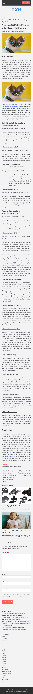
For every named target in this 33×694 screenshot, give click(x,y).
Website (4, 588)
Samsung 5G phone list (13, 106)
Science (4, 663)
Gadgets (4, 464)
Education (5, 638)
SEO (3, 677)
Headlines (5, 651)
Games (4, 657)
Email (4, 581)
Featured (4, 645)
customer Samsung (8, 456)
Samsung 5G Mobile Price (13, 466)
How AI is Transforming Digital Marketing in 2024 (16, 621)
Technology (5, 679)
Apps (3, 653)
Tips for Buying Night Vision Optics (12, 506)
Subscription (26, 2)
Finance (4, 647)
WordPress (25, 691)
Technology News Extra (19, 690)
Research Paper (6, 673)
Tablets (4, 667)
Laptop (4, 659)
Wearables (5, 669)
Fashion (4, 643)
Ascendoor (12, 691)
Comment (5, 552)
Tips (3, 681)
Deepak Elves (19, 31)
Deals (3, 636)
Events (4, 640)
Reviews (4, 675)
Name (4, 574)
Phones (4, 661)
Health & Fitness (7, 671)
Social (3, 665)
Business (4, 655)
